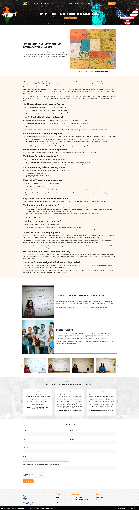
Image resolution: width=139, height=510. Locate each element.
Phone (72, 439)
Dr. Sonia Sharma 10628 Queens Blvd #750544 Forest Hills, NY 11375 (81, 499)
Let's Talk (111, 3)
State (24, 456)
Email (24, 439)
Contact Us (88, 3)
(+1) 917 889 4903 (36, 3)
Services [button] (76, 3)
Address (25, 448)
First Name (26, 430)
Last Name (73, 430)
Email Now (74, 17)
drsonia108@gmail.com (48, 3)
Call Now (66, 17)
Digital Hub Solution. (47, 508)
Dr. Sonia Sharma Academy (17, 508)
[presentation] (23, 300)
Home (64, 3)
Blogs (82, 3)
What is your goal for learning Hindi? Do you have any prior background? (41, 464)
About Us (70, 3)
